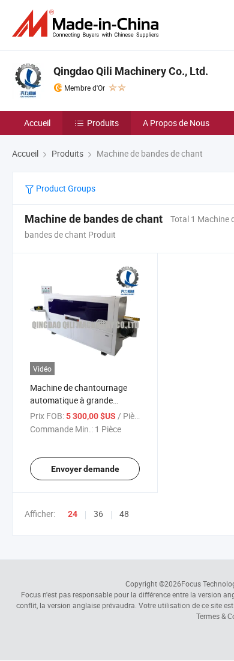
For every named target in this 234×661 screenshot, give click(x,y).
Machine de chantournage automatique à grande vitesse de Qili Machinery (78, 400)
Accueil (37, 122)
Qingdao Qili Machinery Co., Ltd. (130, 71)
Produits (103, 122)
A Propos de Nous (176, 122)
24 (72, 514)
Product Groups (64, 188)
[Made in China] (87, 24)
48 (124, 513)
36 (98, 513)
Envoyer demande (85, 469)
